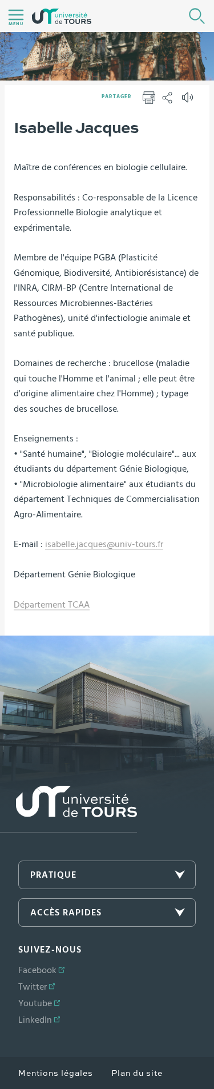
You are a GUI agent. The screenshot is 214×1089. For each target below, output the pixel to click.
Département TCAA (52, 604)
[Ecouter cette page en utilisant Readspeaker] (189, 101)
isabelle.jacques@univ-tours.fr (104, 544)
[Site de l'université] (68, 809)
